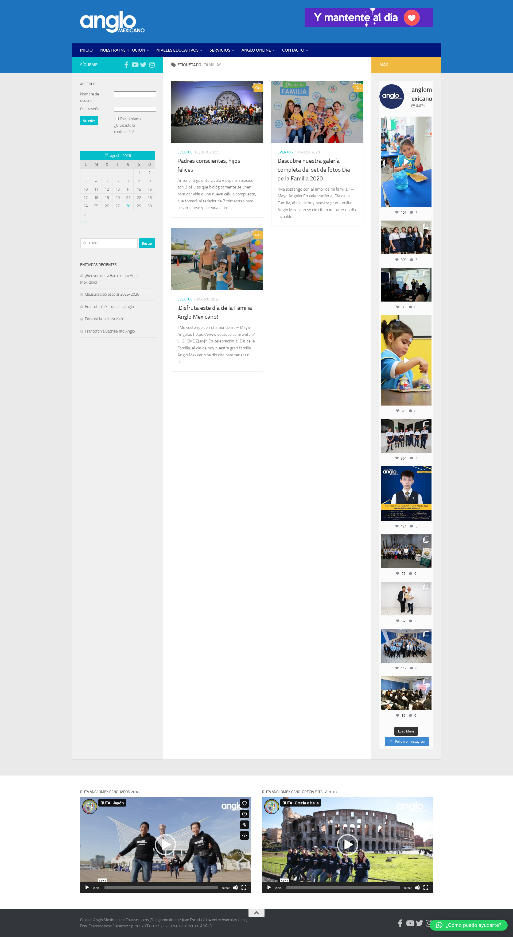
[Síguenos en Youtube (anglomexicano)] (134, 64)
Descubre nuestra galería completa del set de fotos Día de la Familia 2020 (314, 169)
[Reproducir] (87, 887)
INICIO (86, 50)
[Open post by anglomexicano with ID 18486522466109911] (406, 162)
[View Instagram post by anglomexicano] (426, 202)
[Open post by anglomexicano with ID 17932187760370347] (406, 360)
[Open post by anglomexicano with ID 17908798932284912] (406, 551)
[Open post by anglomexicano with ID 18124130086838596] (406, 436)
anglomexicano (406, 121)
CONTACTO (293, 50)
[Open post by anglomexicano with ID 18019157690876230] (406, 646)
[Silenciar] (235, 887)
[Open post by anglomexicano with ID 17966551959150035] (406, 237)
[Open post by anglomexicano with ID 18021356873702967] (406, 598)
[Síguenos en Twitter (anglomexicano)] (143, 64)
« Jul (84, 221)
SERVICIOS (220, 50)
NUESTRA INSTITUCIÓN (122, 50)
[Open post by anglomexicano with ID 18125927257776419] (406, 493)
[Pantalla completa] (244, 887)
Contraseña (89, 108)
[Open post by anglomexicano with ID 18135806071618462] (406, 693)
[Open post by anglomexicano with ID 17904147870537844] (406, 285)
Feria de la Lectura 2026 (104, 319)
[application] (165, 845)
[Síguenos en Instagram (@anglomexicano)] (152, 64)
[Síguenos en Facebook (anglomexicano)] (126, 64)
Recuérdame (131, 119)
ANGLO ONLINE (256, 50)
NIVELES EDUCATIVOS (177, 50)
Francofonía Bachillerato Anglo (110, 331)
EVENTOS (185, 152)
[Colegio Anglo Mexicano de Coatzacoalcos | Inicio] (112, 22)
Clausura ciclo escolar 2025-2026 (112, 294)
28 (128, 205)
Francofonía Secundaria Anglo (109, 306)
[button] (165, 844)
